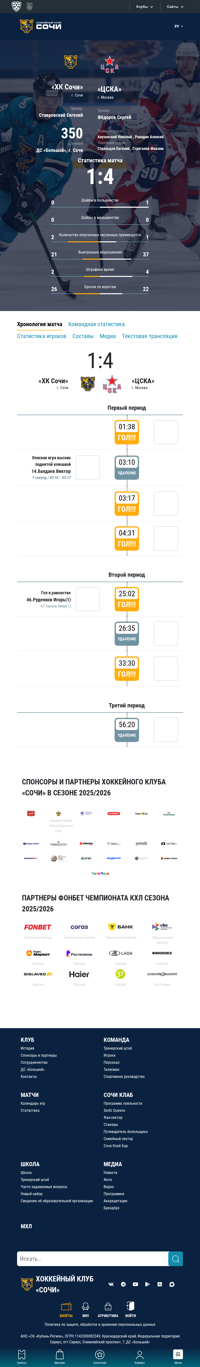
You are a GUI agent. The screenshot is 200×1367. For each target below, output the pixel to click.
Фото (108, 1179)
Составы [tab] (83, 336)
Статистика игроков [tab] (41, 336)
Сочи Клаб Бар (116, 1145)
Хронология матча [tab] (39, 324)
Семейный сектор (118, 1138)
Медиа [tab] (108, 336)
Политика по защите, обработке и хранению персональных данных (100, 1324)
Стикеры (111, 1124)
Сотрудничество (34, 1062)
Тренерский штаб (118, 1048)
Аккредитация (115, 1201)
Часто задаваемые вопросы (44, 1186)
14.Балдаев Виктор (51, 471)
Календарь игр (33, 1103)
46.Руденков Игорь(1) (49, 600)
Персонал (112, 1062)
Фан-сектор (113, 1117)
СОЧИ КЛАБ (118, 1095)
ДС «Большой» (33, 1069)
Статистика (30, 1110)
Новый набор (31, 1193)
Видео (109, 1186)
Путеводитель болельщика (126, 1131)
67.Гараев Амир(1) (56, 606)
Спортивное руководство (124, 1076)
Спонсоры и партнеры (39, 1055)
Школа (26, 1172)
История (27, 1048)
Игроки (109, 1055)
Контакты (29, 1076)
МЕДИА (113, 1164)
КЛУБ (27, 1039)
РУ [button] (177, 26)
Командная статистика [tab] (96, 324)
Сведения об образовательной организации (57, 1201)
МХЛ (26, 1226)
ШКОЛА (30, 1164)
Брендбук (112, 1208)
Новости (110, 1172)
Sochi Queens (114, 1110)
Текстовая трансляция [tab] (150, 336)
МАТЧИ (30, 1095)
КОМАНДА (116, 1039)
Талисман (111, 1069)
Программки (114, 1193)
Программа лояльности (123, 1103)
